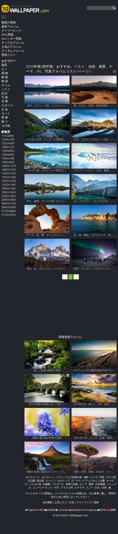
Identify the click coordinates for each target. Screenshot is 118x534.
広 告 (4, 109)
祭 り (4, 121)
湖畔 (86, 477)
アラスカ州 (67, 487)
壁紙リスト (8, 55)
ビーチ (94, 477)
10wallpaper (26, 8)
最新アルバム (10, 26)
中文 (41, 509)
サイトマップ (84, 502)
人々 (4, 69)
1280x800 (7, 151)
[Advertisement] (70, 40)
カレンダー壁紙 (11, 38)
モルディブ (63, 480)
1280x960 (7, 154)
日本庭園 (100, 484)
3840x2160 (8, 203)
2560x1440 (8, 188)
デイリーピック (11, 30)
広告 (71, 502)
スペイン (50, 480)
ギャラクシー (32, 477)
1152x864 (7, 136)
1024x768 (7, 139)
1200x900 (8, 143)
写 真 (4, 97)
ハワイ (59, 477)
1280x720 (7, 147)
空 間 (4, 101)
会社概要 (47, 502)
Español (76, 509)
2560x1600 (8, 192)
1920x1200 (8, 181)
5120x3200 (8, 214)
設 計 (4, 93)
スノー (89, 487)
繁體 (113, 509)
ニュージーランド (42, 487)
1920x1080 (8, 177)
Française (63, 509)
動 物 (4, 77)
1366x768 (7, 158)
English (32, 509)
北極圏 (46, 484)
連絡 (96, 502)
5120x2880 (8, 211)
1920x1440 (8, 184)
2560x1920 (8, 196)
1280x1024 (8, 166)
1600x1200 (8, 173)
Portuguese (90, 509)
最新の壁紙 (8, 22)
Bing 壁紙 (7, 34)
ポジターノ (48, 477)
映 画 (4, 81)
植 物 (4, 73)
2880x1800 (8, 199)
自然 (104, 487)
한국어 (103, 509)
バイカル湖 (35, 484)
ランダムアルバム (12, 50)
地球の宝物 (72, 484)
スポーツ (7, 105)
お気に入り (61, 502)
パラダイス (58, 484)
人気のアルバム (11, 46)
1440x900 (7, 162)
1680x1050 (8, 169)
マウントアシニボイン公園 (90, 480)
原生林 (40, 480)
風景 (4, 65)
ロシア (83, 484)
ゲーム (5, 85)
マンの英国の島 (73, 477)
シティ (5, 89)
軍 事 (4, 117)
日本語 (51, 509)
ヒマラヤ (79, 487)
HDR (56, 487)
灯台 (97, 487)
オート (5, 113)
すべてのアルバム (12, 42)
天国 (101, 477)
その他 (5, 125)
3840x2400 (8, 207)
